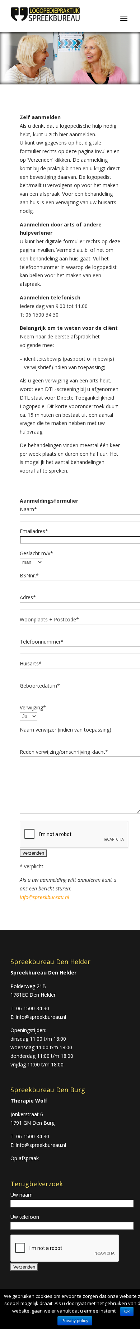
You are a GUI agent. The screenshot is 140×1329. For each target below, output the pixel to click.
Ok (127, 1311)
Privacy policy (74, 1320)
